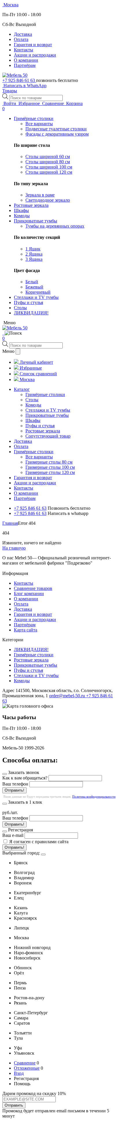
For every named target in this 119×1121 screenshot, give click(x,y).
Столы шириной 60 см (47, 156)
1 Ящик (32, 248)
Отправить (14, 1105)
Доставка (23, 34)
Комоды (22, 680)
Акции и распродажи (35, 55)
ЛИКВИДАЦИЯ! (31, 649)
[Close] (43, 854)
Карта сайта (25, 629)
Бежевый (34, 286)
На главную (14, 547)
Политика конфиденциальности (94, 796)
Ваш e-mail (12, 835)
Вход (19, 1073)
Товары (9, 90)
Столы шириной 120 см (48, 172)
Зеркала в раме (40, 194)
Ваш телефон (15, 783)
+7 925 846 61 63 (19, 80)
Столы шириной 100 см (48, 166)
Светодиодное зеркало (47, 200)
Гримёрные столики (33, 654)
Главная (10, 523)
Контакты (23, 49)
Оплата (21, 39)
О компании (26, 60)
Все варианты (39, 123)
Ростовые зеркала (31, 659)
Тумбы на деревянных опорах (54, 226)
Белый (31, 281)
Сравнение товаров (33, 588)
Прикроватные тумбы (35, 665)
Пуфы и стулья (28, 670)
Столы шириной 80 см (47, 161)
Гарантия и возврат (33, 44)
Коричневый (38, 292)
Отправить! (14, 790)
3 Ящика (33, 259)
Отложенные (27, 1068)
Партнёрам (25, 65)
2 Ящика (33, 254)
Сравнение (25, 1062)
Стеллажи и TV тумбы (36, 675)
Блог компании (29, 593)
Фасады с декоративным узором (57, 134)
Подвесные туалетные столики (56, 128)
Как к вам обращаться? (24, 777)
